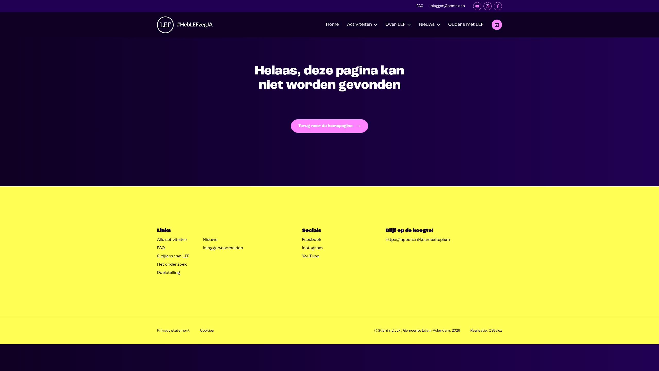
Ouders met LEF (465, 24)
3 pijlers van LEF (173, 256)
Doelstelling (168, 273)
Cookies (207, 331)
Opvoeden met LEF (497, 25)
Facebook (312, 240)
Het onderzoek (172, 265)
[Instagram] (487, 6)
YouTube (310, 256)
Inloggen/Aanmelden (447, 6)
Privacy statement (173, 331)
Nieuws (210, 240)
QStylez (495, 331)
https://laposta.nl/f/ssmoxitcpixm (418, 240)
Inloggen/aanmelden (223, 248)
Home (332, 24)
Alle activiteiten (172, 240)
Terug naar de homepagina (325, 126)
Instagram (312, 248)
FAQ (420, 6)
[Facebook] (498, 6)
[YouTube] (477, 6)
